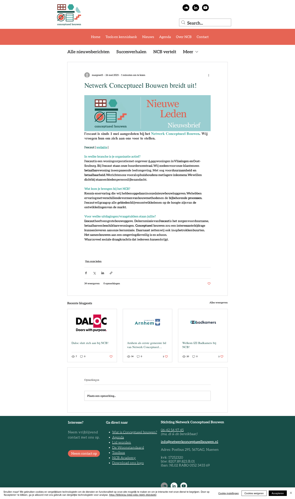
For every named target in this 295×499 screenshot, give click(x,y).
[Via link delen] (111, 273)
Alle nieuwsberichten (88, 51)
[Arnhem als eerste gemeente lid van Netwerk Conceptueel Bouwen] (147, 323)
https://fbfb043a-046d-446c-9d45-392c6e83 (132, 494)
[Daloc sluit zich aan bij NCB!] (92, 323)
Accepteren (278, 493)
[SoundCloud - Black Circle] (185, 7)
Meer (188, 51)
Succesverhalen (131, 51)
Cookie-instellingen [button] (228, 493)
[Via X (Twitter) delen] (94, 273)
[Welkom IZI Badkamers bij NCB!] (203, 323)
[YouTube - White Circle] (183, 485)
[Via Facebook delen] (86, 273)
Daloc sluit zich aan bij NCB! (90, 343)
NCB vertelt (164, 51)
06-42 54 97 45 (172, 430)
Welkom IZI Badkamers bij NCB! (199, 345)
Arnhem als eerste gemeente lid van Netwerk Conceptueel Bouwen (146, 345)
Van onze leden (93, 261)
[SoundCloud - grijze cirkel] (164, 485)
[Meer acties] (209, 75)
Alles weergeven (218, 302)
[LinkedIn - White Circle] (174, 485)
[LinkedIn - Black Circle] (195, 7)
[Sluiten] (291, 493)
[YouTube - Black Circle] (205, 7)
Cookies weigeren (254, 493)
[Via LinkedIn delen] (102, 273)
